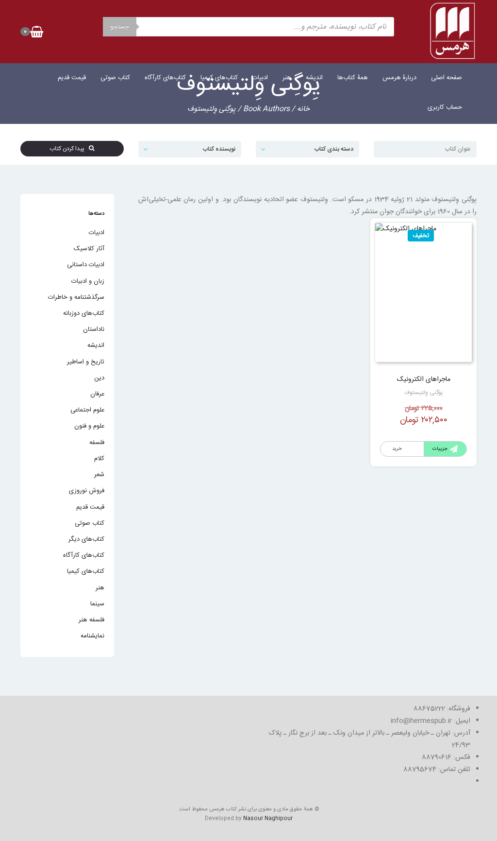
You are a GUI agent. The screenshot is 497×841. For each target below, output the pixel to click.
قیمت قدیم (72, 77)
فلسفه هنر (91, 620)
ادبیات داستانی (85, 264)
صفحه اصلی (446, 77)
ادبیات (260, 77)
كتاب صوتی (115, 77)
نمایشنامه (92, 636)
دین (99, 378)
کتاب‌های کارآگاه (165, 77)
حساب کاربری (445, 107)
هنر (286, 77)
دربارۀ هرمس (399, 77)
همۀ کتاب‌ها (352, 77)
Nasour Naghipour (268, 818)
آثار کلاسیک (89, 248)
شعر (99, 474)
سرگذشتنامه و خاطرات (76, 297)
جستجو (119, 26)
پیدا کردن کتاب (69, 149)
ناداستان (93, 329)
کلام (99, 458)
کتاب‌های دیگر (86, 539)
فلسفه (96, 442)
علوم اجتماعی (87, 410)
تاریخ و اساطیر (85, 362)
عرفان (97, 394)
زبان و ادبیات (87, 281)
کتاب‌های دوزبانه (83, 313)
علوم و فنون (89, 426)
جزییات (439, 449)
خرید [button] (397, 449)
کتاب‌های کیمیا (219, 77)
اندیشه (314, 77)
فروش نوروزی (86, 490)
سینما (97, 604)
